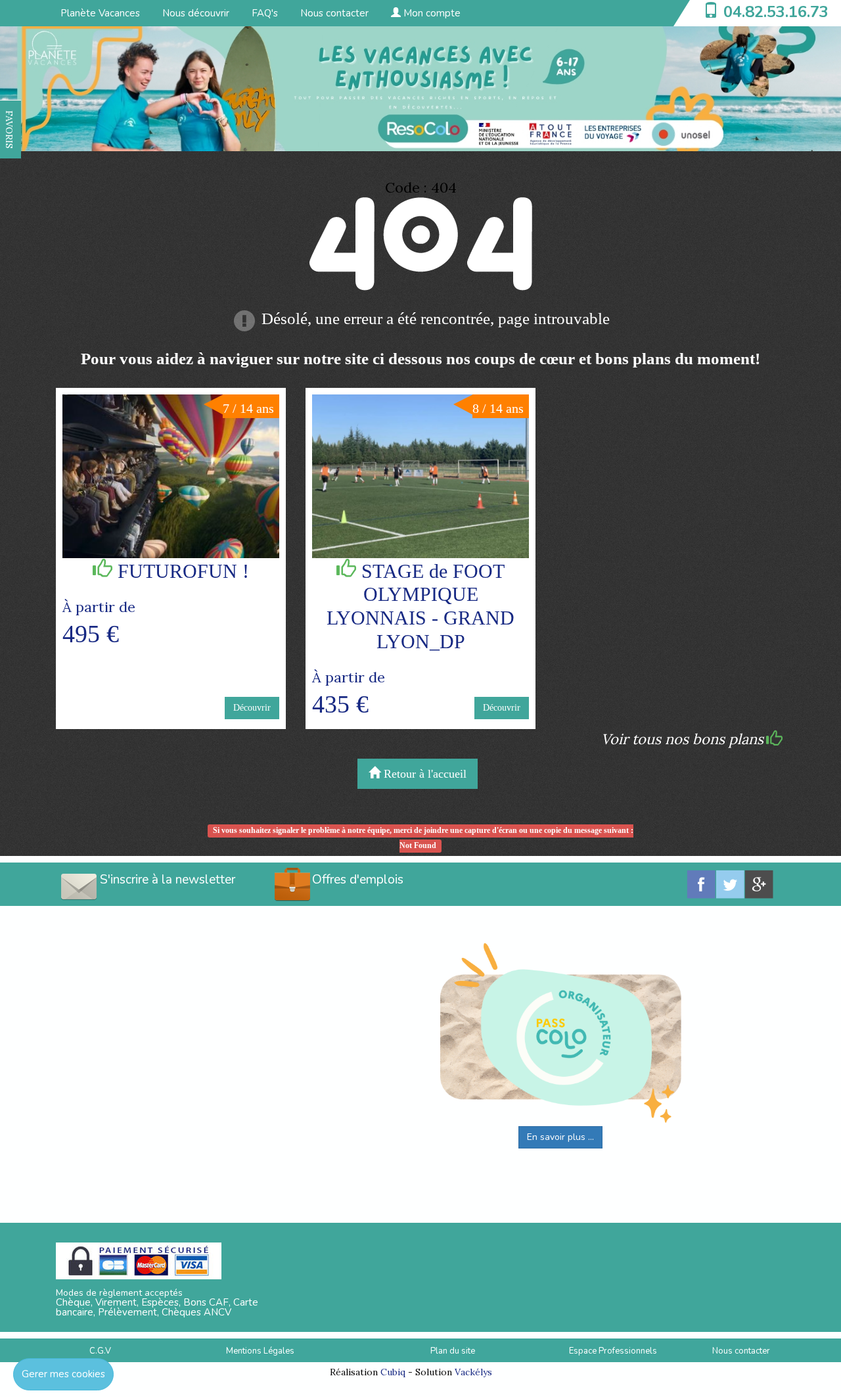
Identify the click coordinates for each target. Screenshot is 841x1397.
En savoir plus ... (560, 1137)
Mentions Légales (260, 1351)
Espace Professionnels (613, 1351)
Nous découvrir (195, 13)
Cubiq (392, 1372)
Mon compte (431, 13)
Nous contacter (334, 13)
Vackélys (473, 1372)
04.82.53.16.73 (776, 11)
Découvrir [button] (252, 708)
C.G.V (100, 1351)
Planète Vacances (100, 13)
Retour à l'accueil (423, 773)
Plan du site (452, 1351)
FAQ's (265, 13)
